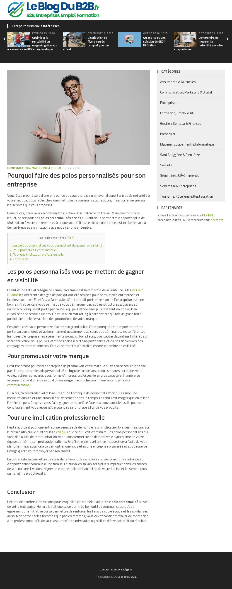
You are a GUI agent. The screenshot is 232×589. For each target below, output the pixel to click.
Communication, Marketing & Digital (34, 168)
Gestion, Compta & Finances (180, 123)
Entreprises (168, 102)
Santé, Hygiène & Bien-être (180, 154)
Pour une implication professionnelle (37, 254)
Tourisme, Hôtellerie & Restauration (186, 196)
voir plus (62, 432)
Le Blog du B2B (126, 577)
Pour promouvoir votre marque (33, 249)
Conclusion (19, 258)
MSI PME (208, 215)
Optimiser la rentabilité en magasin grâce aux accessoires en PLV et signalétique (32, 43)
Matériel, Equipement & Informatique (187, 144)
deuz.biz (217, 220)
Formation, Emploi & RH (177, 113)
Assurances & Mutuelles (178, 81)
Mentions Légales (121, 569)
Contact (104, 569)
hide (70, 237)
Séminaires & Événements (179, 175)
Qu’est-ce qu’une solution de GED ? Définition (154, 41)
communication (18, 385)
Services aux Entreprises (178, 186)
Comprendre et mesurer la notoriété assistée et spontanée (198, 43)
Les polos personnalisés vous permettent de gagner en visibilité (56, 245)
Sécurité (166, 165)
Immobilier (167, 133)
